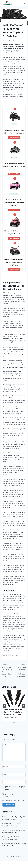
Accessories (6, 22)
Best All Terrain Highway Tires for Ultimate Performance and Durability (21, 670)
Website (5, 782)
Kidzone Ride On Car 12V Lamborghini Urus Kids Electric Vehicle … (14, 202)
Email (5, 774)
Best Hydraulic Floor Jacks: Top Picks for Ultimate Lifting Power (7, 670)
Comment (6, 744)
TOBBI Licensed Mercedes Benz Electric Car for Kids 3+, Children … (14, 166)
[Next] (23, 706)
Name (5, 767)
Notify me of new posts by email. (14, 800)
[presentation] (14, 698)
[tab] (10, 722)
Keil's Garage (7, 40)
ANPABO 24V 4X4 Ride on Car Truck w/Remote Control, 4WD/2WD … (14, 262)
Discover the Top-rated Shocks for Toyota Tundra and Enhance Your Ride (13, 712)
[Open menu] (24, 3)
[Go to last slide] (4, 706)
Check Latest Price (14, 137)
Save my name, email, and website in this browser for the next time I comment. (14, 788)
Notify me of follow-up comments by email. (13, 795)
